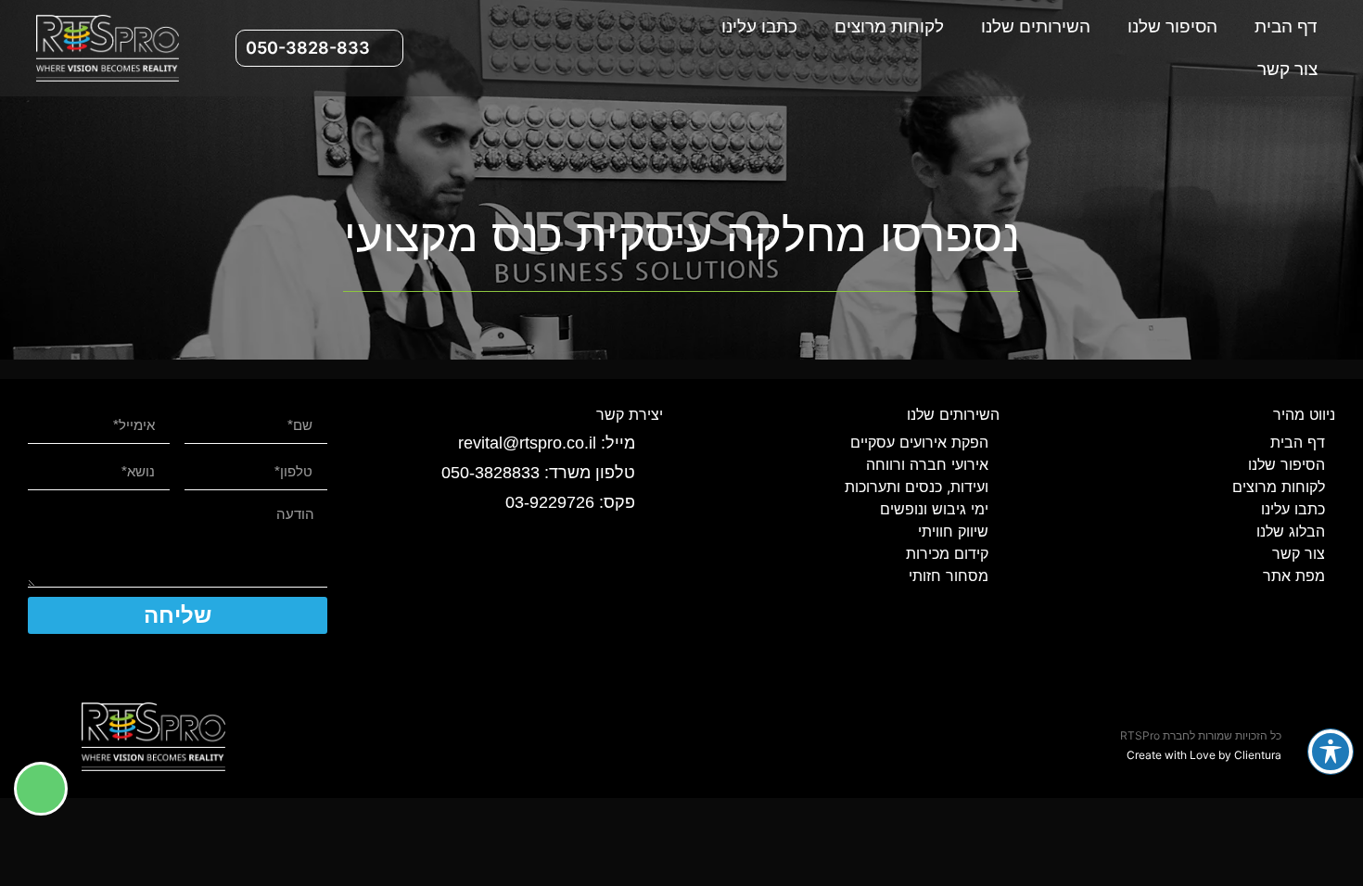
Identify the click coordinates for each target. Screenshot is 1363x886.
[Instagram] (532, 48)
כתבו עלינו (759, 26)
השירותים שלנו (1035, 26)
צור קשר (1287, 69)
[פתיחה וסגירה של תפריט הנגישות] (1330, 751)
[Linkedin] (486, 48)
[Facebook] (577, 48)
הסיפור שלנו (1172, 26)
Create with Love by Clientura (1204, 755)
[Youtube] (441, 48)
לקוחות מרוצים (889, 26)
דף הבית (1286, 26)
